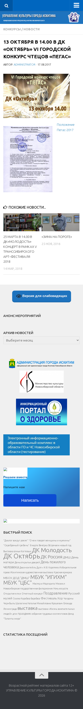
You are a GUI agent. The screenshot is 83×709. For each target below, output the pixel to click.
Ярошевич (57, 603)
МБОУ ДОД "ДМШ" (16, 578)
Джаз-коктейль (27, 567)
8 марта (34, 545)
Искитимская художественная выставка (31, 572)
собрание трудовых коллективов (50, 613)
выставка (27, 608)
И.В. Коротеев (51, 567)
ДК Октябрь (21, 556)
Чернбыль (9, 603)
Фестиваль (49, 598)
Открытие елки (12, 593)
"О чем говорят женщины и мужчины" (50, 540)
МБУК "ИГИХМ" (48, 577)
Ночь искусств (60, 588)
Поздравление (55, 593)
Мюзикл (60, 583)
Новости (31, 29)
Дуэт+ (40, 567)
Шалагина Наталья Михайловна (33, 603)
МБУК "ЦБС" (17, 582)
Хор (60, 598)
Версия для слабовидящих (44, 296)
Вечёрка (43, 545)
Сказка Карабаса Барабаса (26, 598)
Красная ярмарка (63, 572)
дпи (15, 613)
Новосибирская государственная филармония (28, 588)
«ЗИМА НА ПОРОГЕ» (57, 237)
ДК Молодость (52, 550)
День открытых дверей (27, 562)
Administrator (24, 64)
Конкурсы (12, 29)
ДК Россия (51, 556)
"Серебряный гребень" (16, 545)
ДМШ (67, 557)
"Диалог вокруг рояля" (15, 540)
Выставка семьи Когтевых (17, 551)
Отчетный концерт (32, 593)
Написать (30, 500)
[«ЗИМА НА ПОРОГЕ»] (61, 222)
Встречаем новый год (59, 545)
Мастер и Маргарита (44, 583)
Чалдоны (68, 598)
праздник (24, 613)
